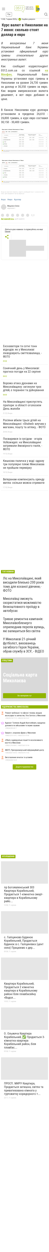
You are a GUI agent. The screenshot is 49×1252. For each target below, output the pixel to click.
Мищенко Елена (13, 206)
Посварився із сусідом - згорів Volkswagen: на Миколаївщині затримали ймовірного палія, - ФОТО (22, 444)
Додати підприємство (24, 767)
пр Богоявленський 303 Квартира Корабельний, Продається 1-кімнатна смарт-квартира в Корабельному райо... (23, 894)
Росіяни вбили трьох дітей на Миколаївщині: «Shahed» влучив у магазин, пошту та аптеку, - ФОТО (24, 423)
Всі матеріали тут (24, 695)
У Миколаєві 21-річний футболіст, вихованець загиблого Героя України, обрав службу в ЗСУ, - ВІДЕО (23, 645)
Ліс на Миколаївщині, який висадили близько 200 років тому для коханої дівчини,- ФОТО (23, 584)
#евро (9, 199)
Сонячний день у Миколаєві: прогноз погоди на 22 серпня (22, 369)
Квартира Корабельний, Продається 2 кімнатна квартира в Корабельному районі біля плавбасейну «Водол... (20, 990)
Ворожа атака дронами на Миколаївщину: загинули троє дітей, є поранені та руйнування (23, 386)
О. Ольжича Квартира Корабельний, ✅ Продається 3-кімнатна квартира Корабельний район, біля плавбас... (24, 1040)
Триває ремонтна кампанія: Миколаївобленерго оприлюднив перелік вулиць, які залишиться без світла (24, 625)
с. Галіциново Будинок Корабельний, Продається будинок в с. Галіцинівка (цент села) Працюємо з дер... (23, 942)
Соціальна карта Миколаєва (20, 678)
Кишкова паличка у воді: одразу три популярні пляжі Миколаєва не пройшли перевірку (23, 464)
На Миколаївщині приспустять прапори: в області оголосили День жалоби (22, 405)
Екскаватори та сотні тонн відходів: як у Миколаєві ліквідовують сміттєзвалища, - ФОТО (22, 351)
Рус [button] (9, 14)
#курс (3, 199)
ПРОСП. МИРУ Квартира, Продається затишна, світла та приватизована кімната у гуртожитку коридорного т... (23, 1089)
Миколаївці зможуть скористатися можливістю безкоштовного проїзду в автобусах (22, 605)
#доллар (17, 199)
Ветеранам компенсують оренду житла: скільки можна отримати (23, 481)
